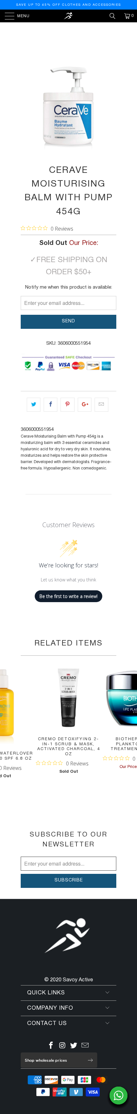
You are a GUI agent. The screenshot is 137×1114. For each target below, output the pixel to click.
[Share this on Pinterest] (67, 405)
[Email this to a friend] (101, 405)
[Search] (114, 16)
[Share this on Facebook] (50, 405)
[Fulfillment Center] (68, 16)
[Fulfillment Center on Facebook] (51, 1046)
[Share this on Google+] (84, 405)
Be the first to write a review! (68, 596)
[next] (110, 106)
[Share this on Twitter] (33, 405)
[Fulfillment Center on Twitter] (74, 1046)
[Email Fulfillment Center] (85, 1046)
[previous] (26, 106)
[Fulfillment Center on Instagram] (62, 1046)
